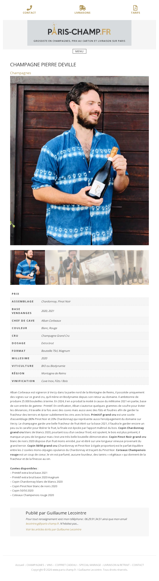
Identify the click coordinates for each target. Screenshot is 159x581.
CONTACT (138, 565)
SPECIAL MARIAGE (90, 565)
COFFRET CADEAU (66, 565)
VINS (50, 565)
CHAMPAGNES (35, 565)
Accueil (19, 565)
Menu (79, 51)
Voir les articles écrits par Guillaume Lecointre (53, 529)
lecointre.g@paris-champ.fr (42, 523)
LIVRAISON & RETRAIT (117, 565)
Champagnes (20, 73)
